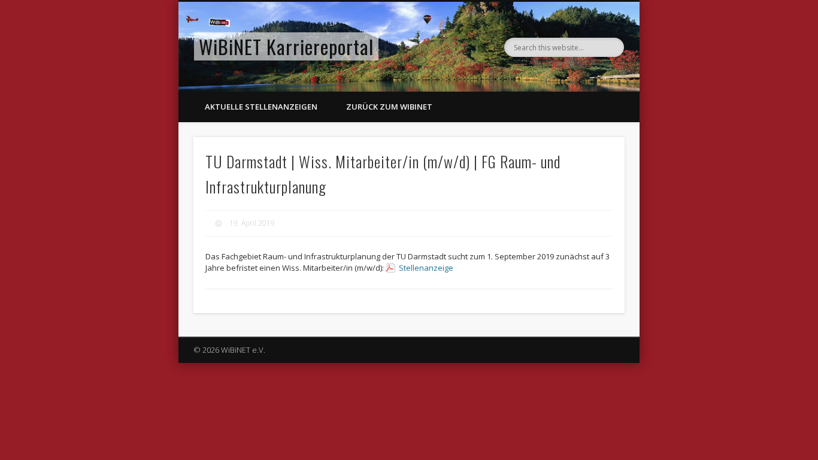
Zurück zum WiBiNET (389, 106)
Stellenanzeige (426, 267)
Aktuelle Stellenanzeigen (261, 106)
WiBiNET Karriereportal (286, 46)
